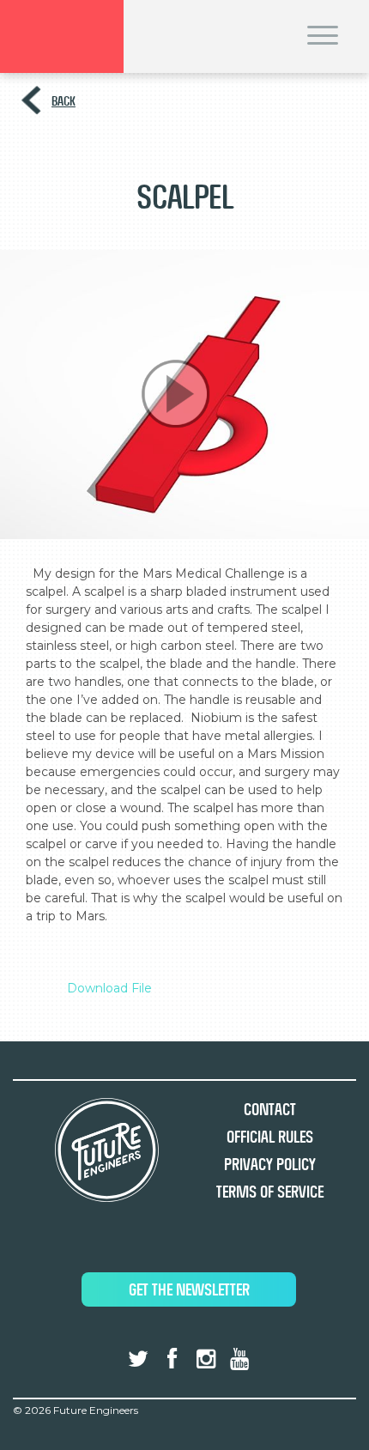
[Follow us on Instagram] (206, 1359)
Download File (109, 988)
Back (63, 101)
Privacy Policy (270, 1165)
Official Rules (270, 1137)
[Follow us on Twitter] (138, 1359)
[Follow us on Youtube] (239, 1359)
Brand (62, 36)
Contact (270, 1110)
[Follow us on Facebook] (171, 1359)
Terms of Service (270, 1192)
